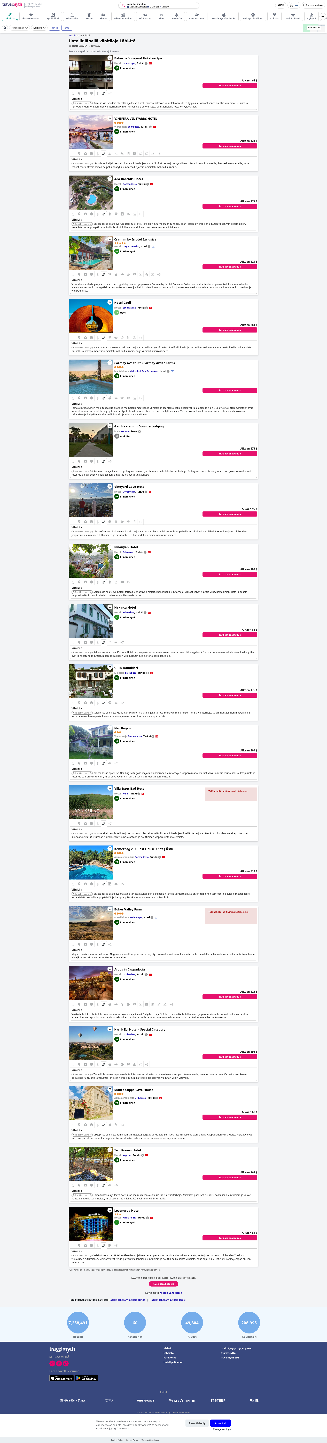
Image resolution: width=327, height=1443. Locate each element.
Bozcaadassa (130, 184)
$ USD (280, 5)
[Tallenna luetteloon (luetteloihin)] (109, 57)
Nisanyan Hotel (126, 547)
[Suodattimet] (5, 28)
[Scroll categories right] (323, 16)
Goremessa (129, 491)
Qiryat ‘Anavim (131, 246)
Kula (125, 793)
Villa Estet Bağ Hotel (129, 788)
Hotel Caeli (122, 303)
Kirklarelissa (130, 1217)
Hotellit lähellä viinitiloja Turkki (126, 1299)
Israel (67, 27)
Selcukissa (133, 126)
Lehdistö (169, 1353)
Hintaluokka (17, 27)
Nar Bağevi (122, 728)
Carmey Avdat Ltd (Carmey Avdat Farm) (144, 363)
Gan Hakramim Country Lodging (139, 426)
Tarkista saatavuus (230, 85)
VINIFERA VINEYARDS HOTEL (135, 119)
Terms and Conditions (150, 1440)
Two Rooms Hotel (127, 1150)
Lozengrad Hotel (126, 1210)
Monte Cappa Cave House (133, 1090)
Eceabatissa (129, 307)
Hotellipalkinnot (173, 1362)
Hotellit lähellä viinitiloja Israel (167, 1299)
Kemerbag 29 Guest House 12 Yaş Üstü (143, 849)
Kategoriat (170, 1357)
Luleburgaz (129, 63)
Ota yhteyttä (228, 1353)
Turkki (54, 27)
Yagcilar (127, 1155)
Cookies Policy (117, 1440)
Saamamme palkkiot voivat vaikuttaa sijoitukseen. (94, 51)
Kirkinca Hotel (125, 607)
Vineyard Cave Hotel (129, 487)
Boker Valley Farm (128, 909)
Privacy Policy (132, 1440)
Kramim (125, 431)
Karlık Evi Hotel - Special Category (139, 1029)
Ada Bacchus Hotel (128, 179)
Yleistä (167, 1348)
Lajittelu (37, 27)
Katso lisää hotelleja (163, 1284)
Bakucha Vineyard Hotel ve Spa (138, 58)
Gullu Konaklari (126, 668)
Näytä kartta (314, 28)
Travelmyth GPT (230, 1357)
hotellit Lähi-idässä (171, 1292)
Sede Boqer (136, 917)
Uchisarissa (129, 974)
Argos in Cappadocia (129, 969)
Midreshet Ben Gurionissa (144, 371)
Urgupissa (140, 1097)
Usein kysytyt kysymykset (236, 1348)
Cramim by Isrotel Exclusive (135, 239)
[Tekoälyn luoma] (90, 103)
